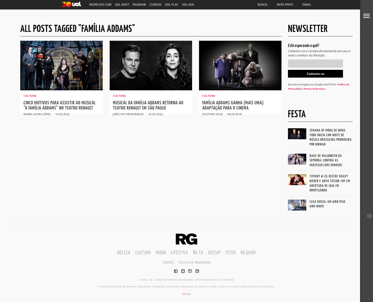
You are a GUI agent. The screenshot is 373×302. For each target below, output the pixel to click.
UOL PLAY (172, 4)
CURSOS (155, 4)
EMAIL (306, 4)
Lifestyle (179, 252)
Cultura (143, 252)
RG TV (198, 252)
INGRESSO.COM (100, 4)
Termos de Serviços (314, 88)
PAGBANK (139, 4)
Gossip (214, 252)
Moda (161, 252)
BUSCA (262, 4)
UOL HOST (122, 4)
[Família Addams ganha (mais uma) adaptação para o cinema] (240, 89)
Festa (231, 252)
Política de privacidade (194, 262)
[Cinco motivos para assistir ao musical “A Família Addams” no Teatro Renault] (61, 89)
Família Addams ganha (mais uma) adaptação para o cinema (233, 105)
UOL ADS (188, 4)
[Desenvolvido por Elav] (186, 295)
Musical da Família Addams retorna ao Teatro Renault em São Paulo (148, 105)
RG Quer (248, 252)
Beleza (123, 252)
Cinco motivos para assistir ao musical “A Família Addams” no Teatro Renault (60, 105)
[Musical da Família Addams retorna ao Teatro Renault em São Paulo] (151, 89)
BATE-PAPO (285, 4)
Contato (168, 262)
